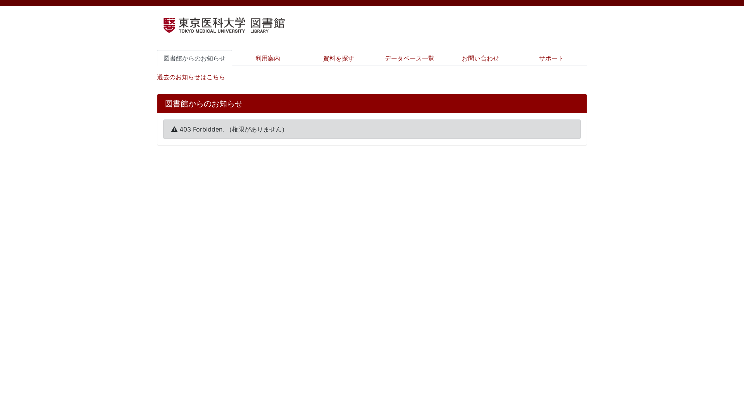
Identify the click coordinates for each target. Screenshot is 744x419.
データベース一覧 (409, 58)
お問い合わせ (480, 58)
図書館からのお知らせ (195, 58)
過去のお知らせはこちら (191, 77)
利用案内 (267, 58)
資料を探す (338, 58)
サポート (551, 58)
